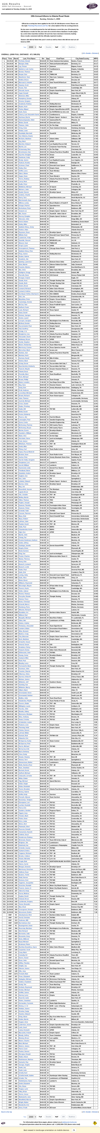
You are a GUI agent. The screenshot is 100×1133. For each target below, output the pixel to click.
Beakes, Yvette (24, 875)
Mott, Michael (23, 1043)
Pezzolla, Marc (24, 374)
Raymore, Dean (24, 232)
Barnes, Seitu (23, 484)
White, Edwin (23, 778)
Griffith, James (24, 992)
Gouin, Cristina (24, 719)
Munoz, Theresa (24, 559)
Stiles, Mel (22, 620)
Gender (88, 53)
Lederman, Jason (25, 1025)
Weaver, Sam (23, 243)
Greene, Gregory (24, 101)
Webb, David (23, 412)
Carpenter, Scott (24, 950)
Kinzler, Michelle (24, 859)
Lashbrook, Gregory (26, 901)
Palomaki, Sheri (24, 826)
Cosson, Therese (25, 513)
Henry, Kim (22, 561)
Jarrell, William (24, 465)
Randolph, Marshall (25, 133)
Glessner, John (24, 219)
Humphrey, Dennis (25, 98)
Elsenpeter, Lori (24, 802)
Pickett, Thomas (24, 594)
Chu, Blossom (24, 636)
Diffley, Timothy (24, 963)
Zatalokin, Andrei (24, 473)
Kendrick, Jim (23, 259)
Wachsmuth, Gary (25, 200)
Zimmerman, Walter (25, 762)
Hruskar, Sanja (24, 1011)
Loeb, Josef (23, 1027)
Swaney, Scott (24, 85)
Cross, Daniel (23, 404)
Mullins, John (23, 698)
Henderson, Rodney (26, 837)
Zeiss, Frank (23, 1108)
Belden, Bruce (24, 80)
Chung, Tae (22, 537)
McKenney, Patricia (25, 425)
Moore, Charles (24, 1041)
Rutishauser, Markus (26, 1059)
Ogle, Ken (22, 532)
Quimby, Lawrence (25, 262)
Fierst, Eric (22, 808)
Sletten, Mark (23, 361)
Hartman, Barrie (24, 117)
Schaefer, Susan (24, 642)
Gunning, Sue (23, 685)
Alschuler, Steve (24, 438)
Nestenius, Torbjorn (25, 800)
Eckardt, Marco (24, 604)
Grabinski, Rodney (25, 104)
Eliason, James (24, 968)
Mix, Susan (22, 214)
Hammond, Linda (24, 468)
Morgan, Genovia (24, 867)
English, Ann (23, 476)
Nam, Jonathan (24, 768)
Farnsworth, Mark (25, 666)
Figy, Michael (23, 781)
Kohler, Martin (23, 1019)
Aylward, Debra (24, 851)
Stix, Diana (22, 1086)
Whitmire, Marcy (24, 687)
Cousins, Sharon (24, 671)
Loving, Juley (23, 575)
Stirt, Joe (22, 296)
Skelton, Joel (23, 353)
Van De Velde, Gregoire (27, 460)
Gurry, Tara (22, 197)
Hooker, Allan (23, 230)
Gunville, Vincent (24, 240)
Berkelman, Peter (25, 208)
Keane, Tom (23, 88)
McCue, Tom (23, 305)
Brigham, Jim (23, 843)
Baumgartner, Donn (25, 926)
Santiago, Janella (25, 545)
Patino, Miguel (23, 109)
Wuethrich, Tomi (24, 77)
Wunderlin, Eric (24, 1105)
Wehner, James (24, 679)
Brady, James (23, 160)
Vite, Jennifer (23, 495)
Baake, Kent (23, 106)
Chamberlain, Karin (25, 529)
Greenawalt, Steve (25, 693)
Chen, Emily (23, 754)
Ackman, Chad (24, 165)
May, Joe (22, 487)
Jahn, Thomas (24, 398)
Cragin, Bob (23, 861)
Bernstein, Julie (24, 934)
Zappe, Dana (23, 176)
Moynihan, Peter (24, 299)
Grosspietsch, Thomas (27, 248)
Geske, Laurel (23, 318)
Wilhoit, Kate (23, 235)
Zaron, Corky (23, 422)
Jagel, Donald (23, 93)
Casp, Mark (23, 952)
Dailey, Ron (23, 168)
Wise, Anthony (24, 717)
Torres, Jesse (23, 1094)
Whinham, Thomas (25, 444)
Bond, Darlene (24, 551)
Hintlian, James (24, 1009)
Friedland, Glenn (24, 470)
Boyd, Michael (24, 942)
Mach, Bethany (24, 752)
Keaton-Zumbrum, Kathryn (28, 540)
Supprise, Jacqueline (26, 883)
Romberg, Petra (24, 607)
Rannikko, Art (23, 612)
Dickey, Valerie (24, 792)
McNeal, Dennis (24, 323)
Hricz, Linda (23, 821)
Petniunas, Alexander (26, 626)
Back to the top (6, 1112)
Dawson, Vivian (24, 508)
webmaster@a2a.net (69, 1122)
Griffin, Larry (23, 171)
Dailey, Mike (23, 224)
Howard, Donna (24, 650)
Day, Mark (22, 141)
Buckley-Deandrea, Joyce (28, 947)
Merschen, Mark (24, 350)
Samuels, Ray (23, 1062)
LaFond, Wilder (24, 733)
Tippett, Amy (23, 813)
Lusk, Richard (23, 310)
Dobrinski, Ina (23, 845)
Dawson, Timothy (25, 505)
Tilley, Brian (23, 1091)
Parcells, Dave (24, 275)
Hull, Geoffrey (23, 329)
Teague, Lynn (23, 1089)
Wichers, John (24, 189)
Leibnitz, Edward (24, 481)
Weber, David (23, 122)
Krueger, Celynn (24, 278)
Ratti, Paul (22, 661)
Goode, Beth (23, 283)
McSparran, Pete (24, 744)
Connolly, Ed (23, 955)
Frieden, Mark (23, 816)
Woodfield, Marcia (25, 1100)
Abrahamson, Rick (25, 915)
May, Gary (22, 385)
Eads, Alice (23, 578)
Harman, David (24, 358)
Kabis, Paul (23, 570)
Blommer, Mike (24, 96)
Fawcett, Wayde (24, 369)
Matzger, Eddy (24, 64)
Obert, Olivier (23, 173)
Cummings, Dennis (25, 302)
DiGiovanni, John (24, 652)
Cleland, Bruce (24, 899)
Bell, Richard (23, 931)
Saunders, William (25, 433)
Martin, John (23, 535)
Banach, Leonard (25, 564)
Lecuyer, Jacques (25, 321)
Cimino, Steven (24, 730)
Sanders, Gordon (24, 810)
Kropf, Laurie (23, 246)
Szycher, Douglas (25, 155)
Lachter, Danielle (24, 805)
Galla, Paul (22, 527)
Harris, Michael (24, 746)
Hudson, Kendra (24, 163)
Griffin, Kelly (23, 794)
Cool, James (23, 441)
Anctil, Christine (24, 917)
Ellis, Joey (22, 971)
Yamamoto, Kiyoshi (25, 832)
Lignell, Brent (23, 492)
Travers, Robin (24, 703)
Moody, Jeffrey (24, 1035)
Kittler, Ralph (23, 784)
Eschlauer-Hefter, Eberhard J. (29, 294)
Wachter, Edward (24, 144)
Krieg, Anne (23, 128)
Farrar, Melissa (24, 893)
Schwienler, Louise (25, 722)
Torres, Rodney (24, 179)
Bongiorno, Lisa (24, 334)
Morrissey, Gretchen (26, 869)
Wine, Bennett (23, 631)
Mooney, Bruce (24, 1038)
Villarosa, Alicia (24, 674)
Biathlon (72, 47)
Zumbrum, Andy (24, 157)
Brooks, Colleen (24, 856)
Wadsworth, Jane (25, 1097)
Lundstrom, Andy (25, 238)
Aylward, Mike (24, 658)
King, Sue (22, 553)
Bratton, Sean (23, 454)
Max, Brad (22, 907)
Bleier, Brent (23, 580)
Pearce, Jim (23, 417)
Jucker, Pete (23, 457)
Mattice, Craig (23, 634)
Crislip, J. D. (23, 331)
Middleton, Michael (25, 187)
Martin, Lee (22, 147)
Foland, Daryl (23, 371)
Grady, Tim (22, 984)
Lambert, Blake (24, 628)
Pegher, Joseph (24, 503)
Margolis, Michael (25, 618)
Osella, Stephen (24, 342)
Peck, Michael (23, 377)
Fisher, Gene (23, 818)
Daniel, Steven (24, 192)
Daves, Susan (23, 958)
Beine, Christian (24, 602)
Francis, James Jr (25, 888)
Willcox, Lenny (24, 203)
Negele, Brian (23, 548)
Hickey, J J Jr (23, 1006)
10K (63, 47)
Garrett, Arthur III (24, 677)
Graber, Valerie (24, 256)
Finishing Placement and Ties (38, 26)
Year (24, 47)
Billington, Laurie (24, 706)
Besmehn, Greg (24, 936)
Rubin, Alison (23, 1057)
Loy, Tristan (23, 66)
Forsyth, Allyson (24, 797)
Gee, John (22, 479)
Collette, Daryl (24, 835)
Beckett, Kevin (24, 770)
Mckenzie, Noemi (25, 840)
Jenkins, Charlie (24, 195)
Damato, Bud (23, 735)
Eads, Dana (23, 112)
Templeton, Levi (24, 462)
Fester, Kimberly (24, 414)
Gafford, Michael (24, 773)
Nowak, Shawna (24, 757)
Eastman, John (24, 669)
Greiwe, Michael (24, 990)
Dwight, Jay (23, 966)
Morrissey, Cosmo (25, 347)
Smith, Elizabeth (24, 1083)
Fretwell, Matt (23, 974)
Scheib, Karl (23, 1073)
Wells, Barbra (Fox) (25, 765)
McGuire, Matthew (25, 139)
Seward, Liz (23, 211)
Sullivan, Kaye (24, 872)
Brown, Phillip (23, 379)
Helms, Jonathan (24, 1000)
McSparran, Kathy (25, 741)
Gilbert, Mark (23, 690)
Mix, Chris (22, 270)
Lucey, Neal (23, 181)
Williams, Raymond (25, 583)
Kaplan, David (23, 896)
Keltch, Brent (23, 286)
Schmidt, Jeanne (24, 848)
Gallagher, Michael (25, 979)
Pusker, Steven (24, 1051)
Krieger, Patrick (24, 205)
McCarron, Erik (24, 749)
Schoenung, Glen (24, 149)
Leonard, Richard (25, 288)
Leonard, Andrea (24, 291)
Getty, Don (22, 387)
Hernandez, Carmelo (26, 1003)
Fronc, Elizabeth (24, 976)
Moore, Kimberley (25, 345)
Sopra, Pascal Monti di (26, 452)
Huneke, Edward (24, 1014)
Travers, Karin (24, 588)
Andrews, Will (23, 920)
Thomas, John (24, 125)
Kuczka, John (23, 709)
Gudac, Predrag (24, 406)
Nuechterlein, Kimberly (27, 366)
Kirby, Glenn (23, 1017)
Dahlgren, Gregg (24, 272)
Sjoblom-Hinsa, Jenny (26, 227)
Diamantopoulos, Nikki (26, 120)
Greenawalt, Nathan (25, 695)
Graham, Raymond (25, 987)
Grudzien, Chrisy (24, 647)
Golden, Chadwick (25, 982)
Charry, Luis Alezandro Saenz (29, 114)
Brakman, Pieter (24, 944)
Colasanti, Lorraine (25, 776)
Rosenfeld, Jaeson (25, 489)
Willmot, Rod (23, 615)
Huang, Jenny (23, 655)
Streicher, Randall (25, 885)
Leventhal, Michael (25, 393)
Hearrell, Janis (24, 998)
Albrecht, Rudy (24, 891)
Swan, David (23, 313)
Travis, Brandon (24, 789)
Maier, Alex (22, 436)
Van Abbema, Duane (26, 136)
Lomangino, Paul (24, 420)
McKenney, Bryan (25, 428)
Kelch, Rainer (23, 222)
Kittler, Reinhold (24, 786)
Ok (74, 1130)
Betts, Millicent (24, 939)
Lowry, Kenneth (24, 1030)
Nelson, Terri (23, 760)
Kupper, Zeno (23, 1022)
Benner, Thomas (24, 72)
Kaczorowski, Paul (25, 326)
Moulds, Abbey (24, 711)
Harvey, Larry (23, 995)
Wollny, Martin (23, 497)
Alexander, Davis (25, 337)
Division (95, 53)
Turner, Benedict (24, 904)
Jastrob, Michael (24, 401)
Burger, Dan (23, 74)
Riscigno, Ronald (24, 1054)
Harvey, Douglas (24, 216)
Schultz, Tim (23, 1078)
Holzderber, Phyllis (25, 701)
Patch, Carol (23, 1049)
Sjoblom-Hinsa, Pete (26, 251)
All (84, 53)
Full (40, 47)
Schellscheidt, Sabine (26, 1075)
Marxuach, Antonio (25, 82)
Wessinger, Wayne (25, 586)
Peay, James (23, 254)
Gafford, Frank (24, 307)
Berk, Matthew (24, 639)
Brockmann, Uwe (25, 152)
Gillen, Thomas (24, 500)
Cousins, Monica (24, 267)
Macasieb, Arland (25, 1033)
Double (48, 47)
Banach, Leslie (24, 567)
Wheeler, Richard (25, 610)
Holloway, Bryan (24, 339)
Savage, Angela (24, 1065)
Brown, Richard (24, 396)
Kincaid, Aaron (24, 90)
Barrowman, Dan (24, 923)
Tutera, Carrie (23, 864)
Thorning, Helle (24, 727)
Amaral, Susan (24, 644)
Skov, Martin (23, 264)
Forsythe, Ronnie (25, 596)
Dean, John (23, 960)
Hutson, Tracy (23, 599)
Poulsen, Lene (24, 725)
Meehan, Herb (23, 355)
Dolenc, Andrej (24, 623)
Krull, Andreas (24, 390)
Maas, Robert (23, 519)
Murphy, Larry (23, 663)
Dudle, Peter (23, 184)
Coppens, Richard (25, 853)
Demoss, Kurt (23, 880)
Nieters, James (24, 1046)
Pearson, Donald (24, 829)
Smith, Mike (23, 446)
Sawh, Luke (23, 1070)
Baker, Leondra (24, 382)
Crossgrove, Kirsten (26, 909)
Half (56, 47)
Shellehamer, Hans (25, 1081)
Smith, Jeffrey (24, 543)
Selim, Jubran (23, 591)
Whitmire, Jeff (23, 682)
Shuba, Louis (23, 131)
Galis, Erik (22, 572)
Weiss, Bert (23, 824)
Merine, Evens (24, 430)
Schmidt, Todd (24, 511)
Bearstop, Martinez (25, 928)
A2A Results (11, 4)
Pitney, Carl (23, 449)
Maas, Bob (22, 516)
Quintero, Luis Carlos (26, 69)
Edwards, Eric (23, 738)
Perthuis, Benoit (24, 61)
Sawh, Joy (22, 1067)
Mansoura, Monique (25, 714)
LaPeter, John (23, 521)
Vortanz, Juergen (24, 315)
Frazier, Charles (24, 556)
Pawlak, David (24, 524)
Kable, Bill (22, 409)
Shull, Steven (23, 877)
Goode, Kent (23, 280)
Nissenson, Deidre (25, 912)
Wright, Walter (24, 1102)
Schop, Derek (23, 363)
